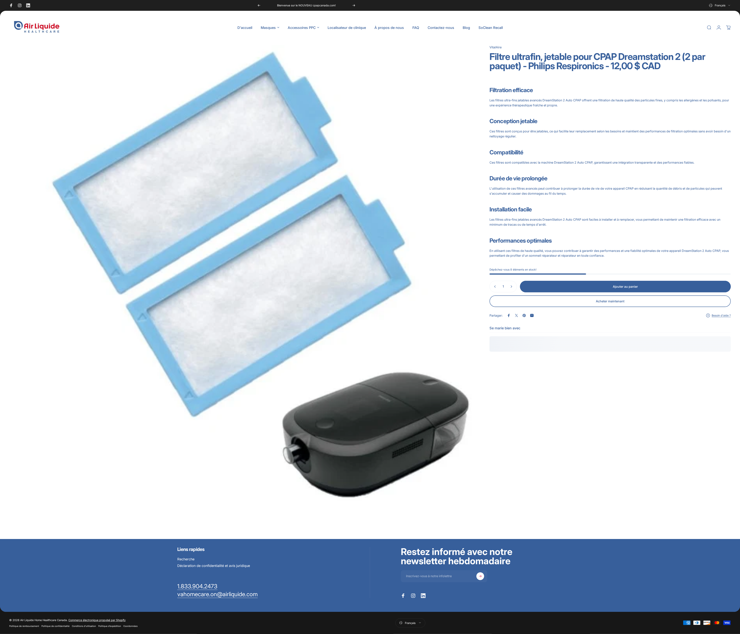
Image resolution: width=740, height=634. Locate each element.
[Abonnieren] (480, 576)
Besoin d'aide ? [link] (721, 315)
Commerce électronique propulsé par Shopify (97, 619)
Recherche (185, 559)
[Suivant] (354, 5)
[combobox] (720, 5)
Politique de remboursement (24, 626)
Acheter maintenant (610, 301)
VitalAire (495, 47)
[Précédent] (259, 5)
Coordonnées (130, 626)
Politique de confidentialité (55, 626)
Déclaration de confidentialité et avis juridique (213, 566)
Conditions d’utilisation (84, 626)
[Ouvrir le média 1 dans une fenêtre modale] (243, 279)
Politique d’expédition (109, 626)
